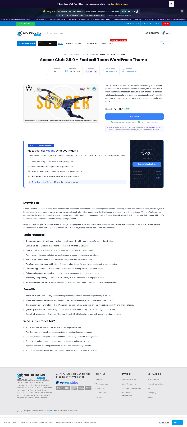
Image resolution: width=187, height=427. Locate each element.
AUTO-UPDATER (25, 23)
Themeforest (74, 54)
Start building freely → (147, 164)
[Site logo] (29, 33)
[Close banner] (182, 11)
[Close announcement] (171, 4)
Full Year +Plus (154, 127)
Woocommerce (101, 384)
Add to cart (135, 116)
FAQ (149, 388)
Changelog (152, 393)
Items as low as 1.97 (129, 379)
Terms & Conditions (156, 384)
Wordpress (99, 379)
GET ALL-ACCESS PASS (27, 43)
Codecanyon (100, 388)
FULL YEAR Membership (131, 388)
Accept (177, 422)
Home (64, 54)
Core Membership (129, 384)
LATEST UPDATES (47, 44)
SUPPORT (166, 43)
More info (164, 422)
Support (151, 397)
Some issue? (131, 72)
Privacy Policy (153, 379)
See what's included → (121, 4)
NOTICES (166, 24)
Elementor (99, 397)
